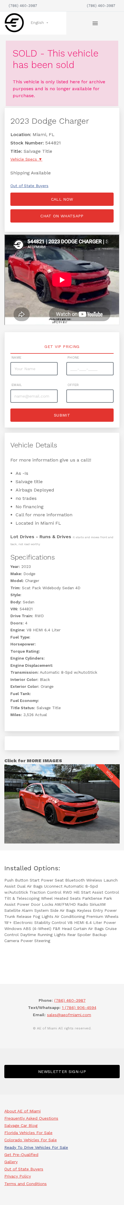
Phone (73, 357)
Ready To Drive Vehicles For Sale (36, 1147)
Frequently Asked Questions (31, 1118)
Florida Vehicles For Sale (28, 1132)
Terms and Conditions (25, 1183)
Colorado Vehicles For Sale (30, 1140)
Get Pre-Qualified (21, 1154)
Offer (73, 385)
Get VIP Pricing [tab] (61, 346)
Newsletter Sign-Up (62, 1071)
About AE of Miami (22, 1111)
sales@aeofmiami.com (69, 1014)
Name (16, 357)
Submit (62, 415)
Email (17, 385)
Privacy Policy (17, 1176)
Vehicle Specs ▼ (26, 159)
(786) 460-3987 (23, 5)
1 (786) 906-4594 (79, 1007)
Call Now (62, 199)
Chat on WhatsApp (62, 216)
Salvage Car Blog (20, 1125)
